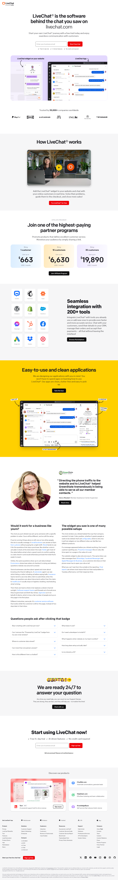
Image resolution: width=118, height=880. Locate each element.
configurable (86, 539)
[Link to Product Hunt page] (105, 857)
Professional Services (84, 833)
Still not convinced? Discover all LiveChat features (59, 753)
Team (98, 833)
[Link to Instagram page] (100, 857)
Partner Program (101, 842)
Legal (98, 847)
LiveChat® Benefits (7, 831)
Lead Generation (6, 838)
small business (37, 542)
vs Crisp (23, 845)
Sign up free (75, 745)
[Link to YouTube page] (95, 857)
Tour (3, 833)
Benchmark (62, 835)
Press (98, 840)
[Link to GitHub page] (115, 857)
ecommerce (51, 868)
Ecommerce (15, 563)
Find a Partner (100, 844)
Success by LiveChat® (65, 829)
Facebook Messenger (92, 558)
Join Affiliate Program (59, 273)
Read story (65, 503)
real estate (38, 572)
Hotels (44, 550)
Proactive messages (85, 550)
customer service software (44, 601)
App (3, 842)
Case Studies (43, 835)
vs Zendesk (24, 840)
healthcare (16, 581)
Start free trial (75, 44)
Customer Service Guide (65, 831)
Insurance (51, 574)
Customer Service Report (66, 833)
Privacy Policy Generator (65, 840)
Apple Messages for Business (72, 561)
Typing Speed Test (64, 838)
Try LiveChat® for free (59, 203)
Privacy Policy (84, 877)
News (3, 847)
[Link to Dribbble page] (110, 857)
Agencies (42, 593)
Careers (99, 835)
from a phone (15, 545)
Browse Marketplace (76, 339)
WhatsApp (80, 558)
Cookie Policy (96, 875)
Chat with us (59, 707)
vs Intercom (24, 849)
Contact (99, 831)
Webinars (80, 831)
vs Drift (23, 843)
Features (4, 835)
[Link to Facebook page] (90, 857)
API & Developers (83, 835)
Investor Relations (102, 838)
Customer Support (26, 829)
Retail (45, 545)
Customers (43, 831)
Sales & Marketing (26, 831)
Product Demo (6, 840)
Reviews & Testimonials (46, 833)
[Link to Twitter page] (81, 857)
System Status (82, 838)
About (100, 829)
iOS (81, 820)
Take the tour (59, 391)
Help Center (81, 829)
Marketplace (5, 844)
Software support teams (25, 590)
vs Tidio (23, 847)
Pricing (4, 829)
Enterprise (24, 833)
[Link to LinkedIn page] (86, 857)
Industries (43, 829)
